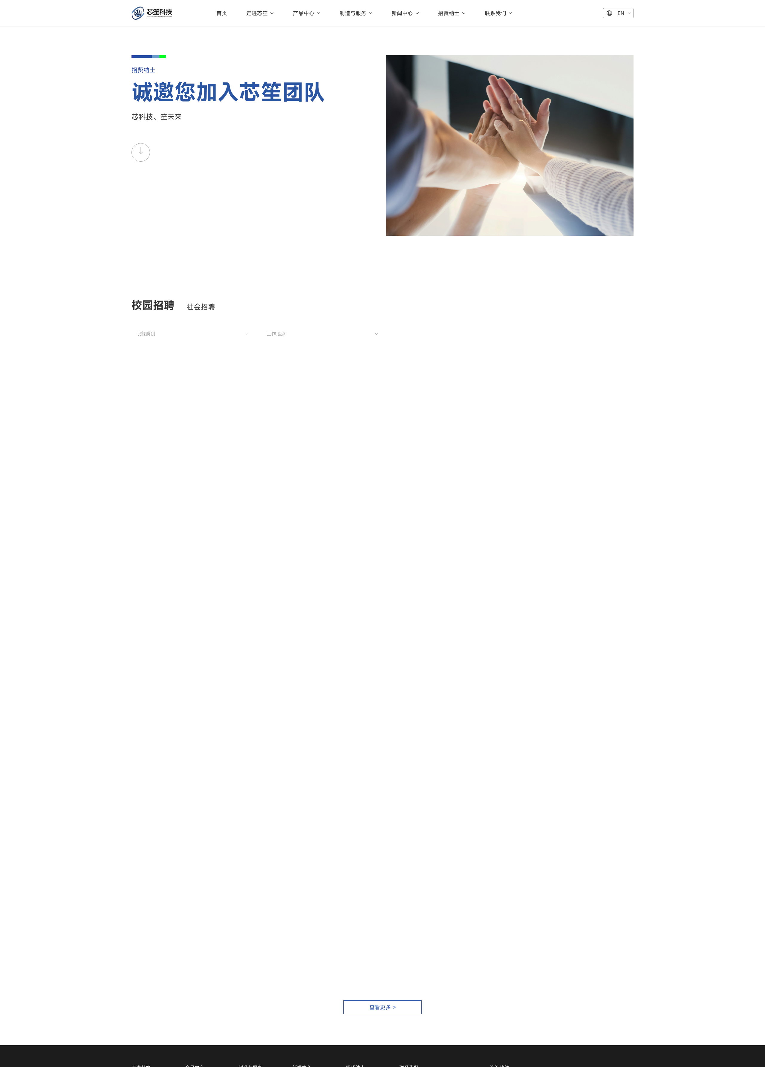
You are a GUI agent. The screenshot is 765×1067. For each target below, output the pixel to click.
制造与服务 (352, 13)
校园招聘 (153, 305)
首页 (221, 13)
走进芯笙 (257, 13)
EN (621, 13)
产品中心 (303, 13)
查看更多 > (382, 1007)
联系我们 (495, 13)
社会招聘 (200, 307)
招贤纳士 (449, 13)
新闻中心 (402, 13)
